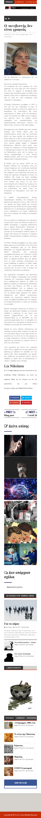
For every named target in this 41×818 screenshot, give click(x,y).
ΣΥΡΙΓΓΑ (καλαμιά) (23, 768)
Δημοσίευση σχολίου (14, 587)
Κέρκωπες (18, 745)
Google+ (15, 402)
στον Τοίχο (20, 815)
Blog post (9, 415)
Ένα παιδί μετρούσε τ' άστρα (25, 642)
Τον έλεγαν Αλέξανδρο (22, 654)
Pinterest (27, 402)
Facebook (15, 397)
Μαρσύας (18, 757)
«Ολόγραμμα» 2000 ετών (15, 2)
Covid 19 (32, 415)
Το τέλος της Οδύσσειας (24, 734)
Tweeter (27, 397)
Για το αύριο (11, 623)
